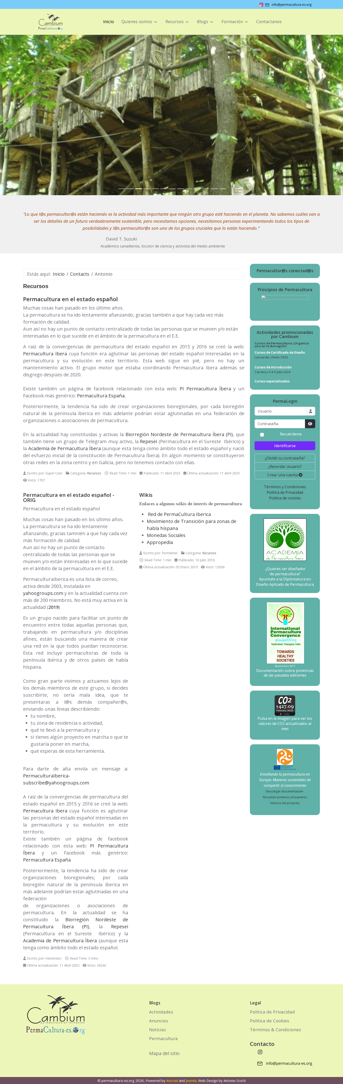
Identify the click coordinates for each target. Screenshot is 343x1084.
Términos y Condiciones (285, 486)
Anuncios (158, 1021)
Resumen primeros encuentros (285, 797)
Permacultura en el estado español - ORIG (68, 497)
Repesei (148, 441)
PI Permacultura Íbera (205, 388)
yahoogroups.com (43, 593)
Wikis (146, 494)
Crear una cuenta (283, 474)
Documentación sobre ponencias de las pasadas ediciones (285, 673)
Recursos (94, 473)
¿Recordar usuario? (285, 466)
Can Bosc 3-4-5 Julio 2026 (273, 372)
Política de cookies (285, 498)
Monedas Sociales (166, 535)
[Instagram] (260, 1051)
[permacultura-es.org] (44, 21)
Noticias (157, 1029)
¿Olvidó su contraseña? (285, 458)
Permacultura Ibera (45, 353)
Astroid (172, 1080)
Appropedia (160, 542)
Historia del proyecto (285, 803)
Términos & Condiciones (275, 1029)
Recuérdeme (291, 434)
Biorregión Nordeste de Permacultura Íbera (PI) (179, 434)
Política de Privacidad (285, 492)
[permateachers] (285, 756)
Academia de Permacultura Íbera (64, 448)
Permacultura (163, 1038)
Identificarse (285, 445)
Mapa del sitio (164, 1053)
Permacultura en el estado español (70, 299)
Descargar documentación (284, 791)
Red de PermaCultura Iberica (179, 514)
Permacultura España (101, 395)
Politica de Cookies (269, 1021)
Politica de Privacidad (272, 1012)
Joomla (191, 1080)
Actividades (161, 1012)
